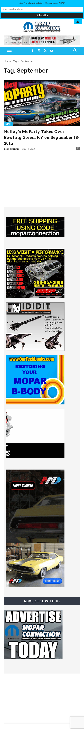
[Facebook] (32, 51)
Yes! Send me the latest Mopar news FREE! (42, 3)
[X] (45, 51)
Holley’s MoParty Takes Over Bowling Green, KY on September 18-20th (42, 137)
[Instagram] (39, 51)
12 (78, 148)
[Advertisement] (42, 182)
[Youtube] (51, 51)
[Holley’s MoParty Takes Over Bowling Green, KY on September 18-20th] (42, 103)
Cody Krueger (11, 148)
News (8, 124)
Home (7, 61)
